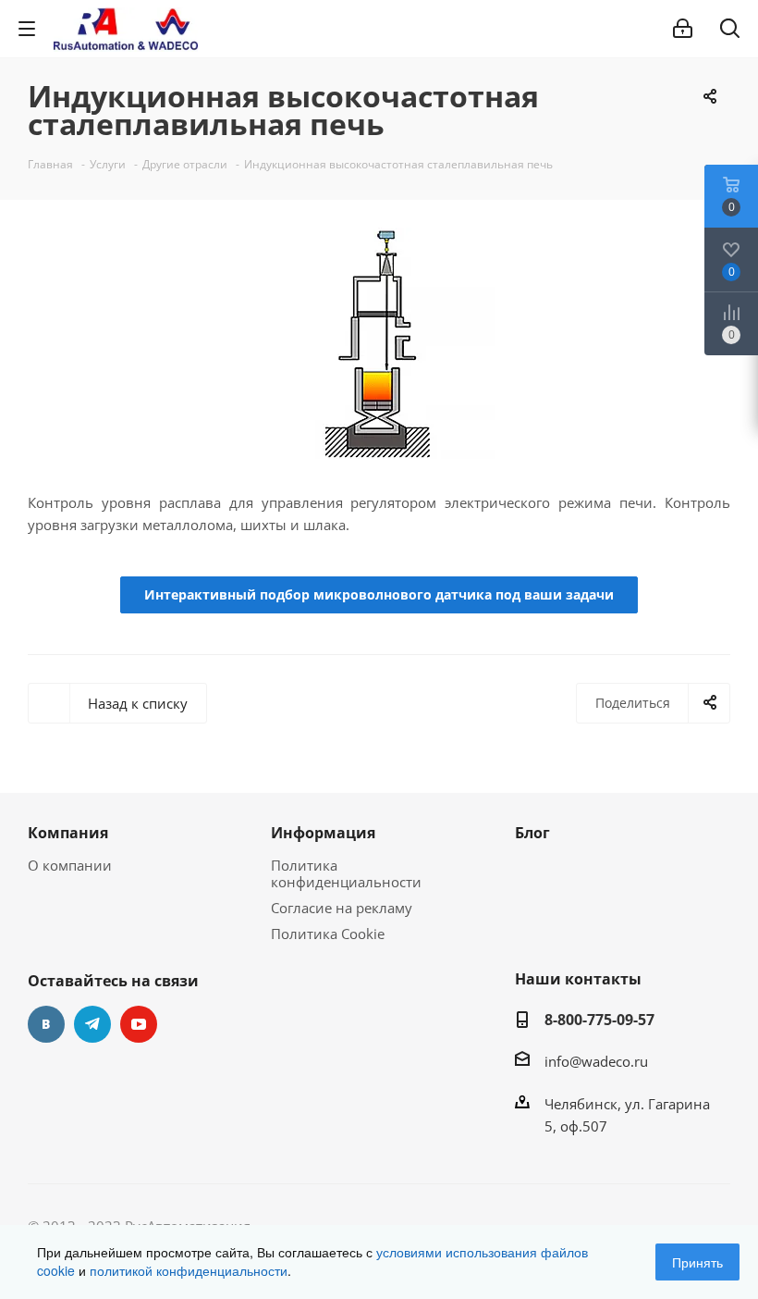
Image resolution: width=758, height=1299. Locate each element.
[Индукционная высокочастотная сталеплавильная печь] (379, 343)
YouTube (138, 1024)
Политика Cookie (328, 933)
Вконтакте (46, 1024)
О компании (70, 865)
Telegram (92, 1024)
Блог (532, 833)
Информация (323, 833)
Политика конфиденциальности (346, 873)
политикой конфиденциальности (188, 1270)
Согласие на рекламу (341, 907)
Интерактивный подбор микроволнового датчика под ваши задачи (379, 594)
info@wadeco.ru (596, 1061)
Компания (68, 833)
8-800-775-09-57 (599, 1019)
